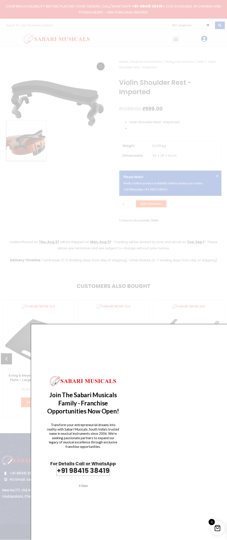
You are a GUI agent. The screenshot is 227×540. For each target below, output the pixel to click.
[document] (113, 270)
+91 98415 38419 (83, 470)
